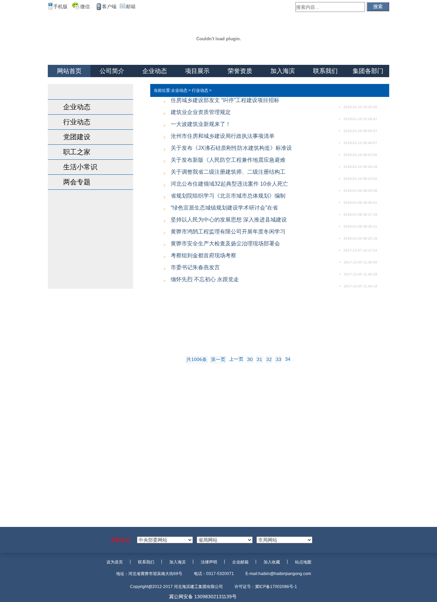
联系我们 (325, 71)
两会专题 (76, 182)
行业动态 (76, 122)
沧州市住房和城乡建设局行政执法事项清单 (222, 136)
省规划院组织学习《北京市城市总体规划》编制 (228, 196)
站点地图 (303, 562)
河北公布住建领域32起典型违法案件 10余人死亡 (229, 184)
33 (278, 359)
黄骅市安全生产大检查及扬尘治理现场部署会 (225, 243)
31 (259, 359)
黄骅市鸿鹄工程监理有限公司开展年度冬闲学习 (228, 231)
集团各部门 (368, 71)
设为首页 (115, 562)
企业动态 (154, 71)
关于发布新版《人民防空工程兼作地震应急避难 (228, 160)
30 (250, 359)
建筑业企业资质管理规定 (201, 112)
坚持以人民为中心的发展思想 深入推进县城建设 (229, 220)
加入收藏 (272, 562)
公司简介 (112, 71)
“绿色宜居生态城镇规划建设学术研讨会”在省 (224, 208)
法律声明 (209, 562)
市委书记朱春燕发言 (195, 267)
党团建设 (76, 137)
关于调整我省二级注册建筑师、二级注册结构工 (228, 172)
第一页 (218, 359)
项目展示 (197, 71)
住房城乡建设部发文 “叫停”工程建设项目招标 (225, 100)
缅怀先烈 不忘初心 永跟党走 (205, 279)
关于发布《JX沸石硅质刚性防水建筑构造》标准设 (231, 148)
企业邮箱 (240, 562)
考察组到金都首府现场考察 (203, 255)
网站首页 (69, 71)
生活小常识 (80, 167)
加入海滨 (282, 71)
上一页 (236, 359)
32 (269, 359)
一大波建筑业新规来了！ (201, 124)
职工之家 (76, 152)
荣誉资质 (240, 71)
